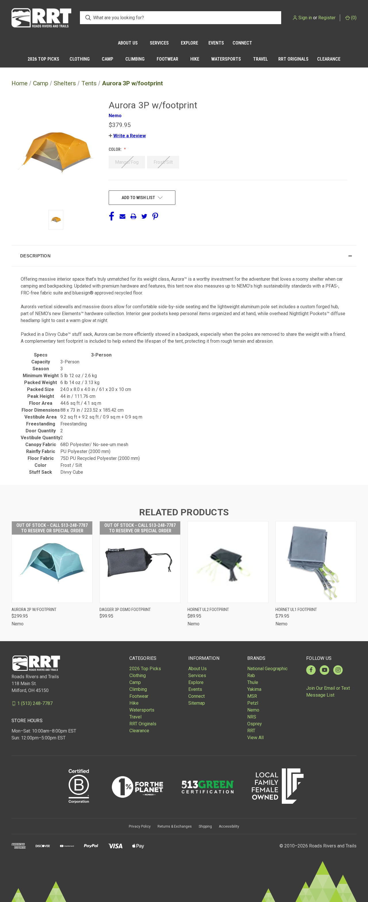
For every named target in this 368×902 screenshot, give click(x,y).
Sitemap (196, 703)
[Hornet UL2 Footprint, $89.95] (228, 562)
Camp (107, 59)
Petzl (252, 703)
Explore (189, 43)
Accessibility (229, 826)
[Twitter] (144, 216)
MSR (252, 696)
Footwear (167, 59)
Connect (242, 43)
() (353, 17)
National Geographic (267, 668)
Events (216, 43)
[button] (127, 135)
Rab (251, 675)
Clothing (80, 59)
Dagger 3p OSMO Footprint (125, 609)
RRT (251, 730)
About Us (128, 43)
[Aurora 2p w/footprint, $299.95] (52, 562)
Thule (252, 682)
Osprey (254, 723)
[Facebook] (111, 216)
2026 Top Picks (43, 59)
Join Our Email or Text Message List (328, 691)
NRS (251, 717)
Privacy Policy (140, 826)
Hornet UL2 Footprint (208, 609)
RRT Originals (293, 59)
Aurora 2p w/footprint (34, 609)
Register (327, 17)
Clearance (328, 59)
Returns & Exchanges (175, 826)
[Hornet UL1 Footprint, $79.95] (316, 562)
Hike (194, 59)
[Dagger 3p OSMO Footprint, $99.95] (140, 562)
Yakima (254, 689)
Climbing (135, 59)
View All (255, 737)
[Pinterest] (155, 216)
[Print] (133, 216)
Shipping (205, 826)
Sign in (305, 17)
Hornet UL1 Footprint (296, 609)
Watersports (226, 59)
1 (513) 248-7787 (35, 703)
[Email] (122, 216)
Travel (260, 59)
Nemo (253, 710)
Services (159, 43)
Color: (115, 149)
